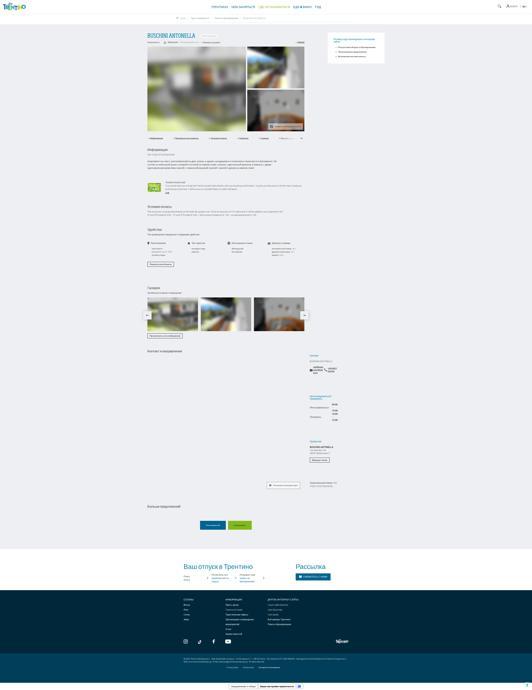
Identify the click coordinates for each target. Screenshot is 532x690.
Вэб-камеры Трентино (279, 619)
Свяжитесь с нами (315, 576)
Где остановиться (274, 7)
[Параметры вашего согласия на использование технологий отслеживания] (527, 685)
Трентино (219, 7)
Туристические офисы (237, 614)
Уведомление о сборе (243, 686)
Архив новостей (234, 634)
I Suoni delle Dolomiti (278, 605)
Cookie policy (248, 667)
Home (183, 18)
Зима (186, 619)
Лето (186, 609)
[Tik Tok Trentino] (200, 641)
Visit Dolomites (275, 609)
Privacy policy (232, 667)
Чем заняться (243, 7)
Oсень (187, 614)
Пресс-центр (232, 605)
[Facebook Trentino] (213, 641)
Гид (318, 7)
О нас (228, 629)
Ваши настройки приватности (277, 686)
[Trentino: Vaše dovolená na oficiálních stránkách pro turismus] (14, 7)
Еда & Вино (302, 7)
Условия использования (269, 667)
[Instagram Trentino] (186, 641)
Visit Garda (273, 614)
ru (524, 6)
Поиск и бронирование (226, 18)
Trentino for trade (234, 609)
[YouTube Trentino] (228, 641)
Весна (187, 605)
